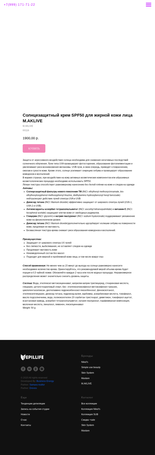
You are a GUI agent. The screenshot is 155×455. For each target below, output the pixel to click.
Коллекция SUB (89, 414)
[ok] (35, 369)
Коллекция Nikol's (90, 409)
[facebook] (23, 369)
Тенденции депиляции (33, 403)
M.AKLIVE (86, 383)
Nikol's (84, 362)
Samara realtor (37, 384)
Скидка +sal (87, 420)
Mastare (85, 378)
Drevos (33, 388)
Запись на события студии (35, 409)
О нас (24, 420)
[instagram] (42, 369)
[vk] (29, 369)
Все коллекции (89, 403)
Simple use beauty (90, 367)
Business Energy (45, 381)
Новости (25, 414)
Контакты (26, 425)
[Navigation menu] (148, 5)
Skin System (87, 372)
